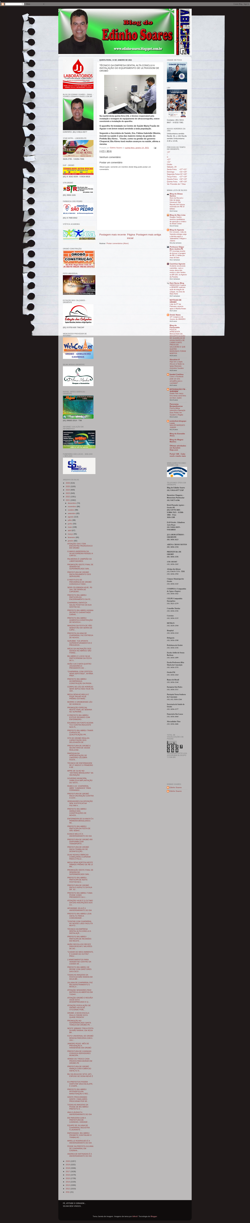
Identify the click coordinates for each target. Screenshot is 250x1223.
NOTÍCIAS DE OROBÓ (175, 301)
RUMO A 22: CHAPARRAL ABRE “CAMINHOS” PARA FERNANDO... (79, 788)
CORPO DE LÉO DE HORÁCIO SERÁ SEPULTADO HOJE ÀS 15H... (80, 689)
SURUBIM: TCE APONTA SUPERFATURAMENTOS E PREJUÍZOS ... (79, 643)
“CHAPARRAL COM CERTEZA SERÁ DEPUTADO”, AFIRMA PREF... (80, 674)
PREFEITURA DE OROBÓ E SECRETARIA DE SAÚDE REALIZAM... (79, 748)
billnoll (135, 1216)
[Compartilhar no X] (105, 151)
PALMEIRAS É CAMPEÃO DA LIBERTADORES (79, 560)
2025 (68, 486)
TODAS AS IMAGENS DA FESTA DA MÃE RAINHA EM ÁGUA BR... (80, 977)
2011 (68, 1192)
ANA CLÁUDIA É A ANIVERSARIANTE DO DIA (79, 1113)
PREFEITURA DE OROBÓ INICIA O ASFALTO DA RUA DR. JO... (79, 887)
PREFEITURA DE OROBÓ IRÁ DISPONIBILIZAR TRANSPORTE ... (79, 842)
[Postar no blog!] (103, 151)
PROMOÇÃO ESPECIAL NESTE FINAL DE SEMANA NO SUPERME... (79, 710)
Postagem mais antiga (148, 234)
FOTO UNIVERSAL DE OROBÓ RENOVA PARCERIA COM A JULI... (80, 1038)
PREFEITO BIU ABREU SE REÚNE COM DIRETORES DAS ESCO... (79, 969)
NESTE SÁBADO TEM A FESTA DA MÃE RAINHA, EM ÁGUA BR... (80, 1030)
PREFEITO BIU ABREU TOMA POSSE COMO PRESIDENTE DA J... (79, 895)
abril (70, 530)
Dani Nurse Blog (177, 283)
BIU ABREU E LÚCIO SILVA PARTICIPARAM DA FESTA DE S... (79, 658)
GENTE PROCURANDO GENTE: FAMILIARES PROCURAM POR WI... (78, 1099)
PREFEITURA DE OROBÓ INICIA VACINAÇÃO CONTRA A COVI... (80, 796)
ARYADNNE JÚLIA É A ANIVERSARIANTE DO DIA (79, 909)
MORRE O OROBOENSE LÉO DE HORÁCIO (79, 703)
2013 (68, 1185)
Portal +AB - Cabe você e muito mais (178, 455)
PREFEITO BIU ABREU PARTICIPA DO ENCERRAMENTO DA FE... (79, 597)
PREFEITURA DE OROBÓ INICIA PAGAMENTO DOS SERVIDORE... (79, 574)
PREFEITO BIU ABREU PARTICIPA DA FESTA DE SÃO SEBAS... (78, 828)
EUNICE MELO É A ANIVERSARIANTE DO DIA (79, 835)
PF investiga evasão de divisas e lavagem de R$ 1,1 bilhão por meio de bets (178, 254)
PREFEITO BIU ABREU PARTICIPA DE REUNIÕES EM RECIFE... (79, 939)
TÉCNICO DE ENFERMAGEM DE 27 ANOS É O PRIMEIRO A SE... (80, 765)
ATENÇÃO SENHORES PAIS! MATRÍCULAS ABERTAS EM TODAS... (80, 992)
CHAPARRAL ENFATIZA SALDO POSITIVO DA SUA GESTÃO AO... (79, 605)
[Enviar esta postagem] (154, 148)
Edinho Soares (176, 787)
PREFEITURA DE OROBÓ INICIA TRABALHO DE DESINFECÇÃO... (78, 849)
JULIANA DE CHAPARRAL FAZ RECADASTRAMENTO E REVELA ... (80, 985)
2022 (68, 497)
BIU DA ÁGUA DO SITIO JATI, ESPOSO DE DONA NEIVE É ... (80, 1076)
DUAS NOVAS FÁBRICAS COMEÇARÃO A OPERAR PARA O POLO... (79, 857)
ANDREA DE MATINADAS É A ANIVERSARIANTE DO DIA (79, 1155)
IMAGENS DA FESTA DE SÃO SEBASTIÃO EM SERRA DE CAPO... (79, 628)
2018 (68, 1168)
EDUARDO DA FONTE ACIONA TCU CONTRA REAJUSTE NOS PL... (80, 725)
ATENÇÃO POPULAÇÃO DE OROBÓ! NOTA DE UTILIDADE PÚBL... (79, 1008)
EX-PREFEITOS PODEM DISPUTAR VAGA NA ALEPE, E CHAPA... (80, 1084)
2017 (68, 1172)
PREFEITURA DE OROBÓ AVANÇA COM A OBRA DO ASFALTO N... (79, 1069)
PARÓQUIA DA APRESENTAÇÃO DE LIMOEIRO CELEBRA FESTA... (77, 756)
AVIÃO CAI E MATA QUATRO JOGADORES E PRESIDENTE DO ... (79, 666)
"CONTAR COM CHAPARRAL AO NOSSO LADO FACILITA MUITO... (80, 923)
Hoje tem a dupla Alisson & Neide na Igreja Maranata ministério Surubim (177, 365)
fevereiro (72, 537)
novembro (72, 507)
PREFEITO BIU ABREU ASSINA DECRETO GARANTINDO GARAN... (80, 612)
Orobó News (175, 315)
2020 (68, 1161)
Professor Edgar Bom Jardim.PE (177, 248)
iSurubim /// (175, 360)
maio (70, 527)
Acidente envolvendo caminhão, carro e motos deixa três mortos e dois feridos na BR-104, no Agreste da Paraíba (178, 271)
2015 (68, 1178)
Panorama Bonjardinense (176, 405)
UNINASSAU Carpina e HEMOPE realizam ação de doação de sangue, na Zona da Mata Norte (178, 289)
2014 (68, 1182)
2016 (68, 1175)
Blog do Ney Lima (177, 215)
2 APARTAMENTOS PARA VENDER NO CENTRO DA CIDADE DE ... (79, 962)
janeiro (71, 541)
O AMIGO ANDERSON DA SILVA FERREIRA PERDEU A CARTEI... (80, 553)
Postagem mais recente (112, 234)
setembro (72, 513)
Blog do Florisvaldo (175, 326)
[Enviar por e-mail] (100, 151)
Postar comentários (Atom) (118, 243)
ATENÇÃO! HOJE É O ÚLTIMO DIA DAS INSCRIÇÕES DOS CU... (80, 903)
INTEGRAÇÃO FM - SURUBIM (178, 390)
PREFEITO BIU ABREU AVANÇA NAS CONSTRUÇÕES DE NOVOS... (76, 812)
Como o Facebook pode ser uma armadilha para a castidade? (176, 380)
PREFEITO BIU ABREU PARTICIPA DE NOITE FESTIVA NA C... (77, 880)
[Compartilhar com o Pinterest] (110, 151)
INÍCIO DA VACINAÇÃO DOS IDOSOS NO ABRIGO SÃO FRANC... (79, 651)
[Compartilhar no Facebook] (108, 151)
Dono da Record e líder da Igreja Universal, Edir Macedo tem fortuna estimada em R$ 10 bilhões (177, 203)
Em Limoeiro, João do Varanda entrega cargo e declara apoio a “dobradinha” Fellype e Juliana (178, 236)
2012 (68, 1189)
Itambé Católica (176, 374)
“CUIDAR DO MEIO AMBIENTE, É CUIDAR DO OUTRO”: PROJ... (80, 954)
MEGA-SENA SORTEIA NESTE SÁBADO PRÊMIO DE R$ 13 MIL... (80, 864)
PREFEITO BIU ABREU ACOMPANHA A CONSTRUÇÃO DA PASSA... (80, 681)
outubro (71, 510)
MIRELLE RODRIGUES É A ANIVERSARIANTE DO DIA (79, 1142)
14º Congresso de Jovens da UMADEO (177, 318)
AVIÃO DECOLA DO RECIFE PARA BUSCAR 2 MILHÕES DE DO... (79, 946)
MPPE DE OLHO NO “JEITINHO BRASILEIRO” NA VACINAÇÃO (80, 773)
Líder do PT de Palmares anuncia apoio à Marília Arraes (178, 306)
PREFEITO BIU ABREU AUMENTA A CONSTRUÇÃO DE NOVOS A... (80, 620)
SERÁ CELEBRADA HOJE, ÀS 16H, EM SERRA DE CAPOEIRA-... (79, 590)
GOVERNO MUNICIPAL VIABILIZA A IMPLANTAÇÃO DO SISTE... (79, 780)
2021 (68, 500)
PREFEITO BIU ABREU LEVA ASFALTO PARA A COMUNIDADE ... (79, 916)
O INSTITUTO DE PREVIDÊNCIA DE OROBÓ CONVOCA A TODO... (79, 582)
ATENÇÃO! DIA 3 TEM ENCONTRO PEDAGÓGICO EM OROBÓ (80, 546)
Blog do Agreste (177, 230)
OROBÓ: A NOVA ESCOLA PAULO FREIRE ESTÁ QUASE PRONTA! (78, 1015)
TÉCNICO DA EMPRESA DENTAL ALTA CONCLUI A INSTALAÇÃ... (79, 931)
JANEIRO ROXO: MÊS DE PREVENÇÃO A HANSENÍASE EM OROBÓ (79, 1046)
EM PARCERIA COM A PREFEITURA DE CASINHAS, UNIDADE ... (78, 1120)
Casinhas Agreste (177, 264)
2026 (68, 483)
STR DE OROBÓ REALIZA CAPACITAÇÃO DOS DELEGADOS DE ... (78, 740)
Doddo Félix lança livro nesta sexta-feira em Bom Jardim (178, 395)
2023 (68, 493)
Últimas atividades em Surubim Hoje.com (178, 448)
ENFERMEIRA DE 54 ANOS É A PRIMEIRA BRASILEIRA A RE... (80, 821)
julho (70, 520)
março (71, 534)
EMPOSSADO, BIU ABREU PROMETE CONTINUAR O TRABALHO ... (79, 1135)
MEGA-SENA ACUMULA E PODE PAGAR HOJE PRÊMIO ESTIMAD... (78, 696)
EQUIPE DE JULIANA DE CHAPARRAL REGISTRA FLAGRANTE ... (78, 1127)
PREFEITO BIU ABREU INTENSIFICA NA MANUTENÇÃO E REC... (78, 1091)
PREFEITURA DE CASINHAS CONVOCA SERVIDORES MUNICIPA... (79, 1053)
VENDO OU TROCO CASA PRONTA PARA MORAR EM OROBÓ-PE (79, 1061)
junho (70, 524)
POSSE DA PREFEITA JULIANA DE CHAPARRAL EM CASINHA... (80, 1148)
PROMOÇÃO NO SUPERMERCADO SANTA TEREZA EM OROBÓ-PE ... (79, 1023)
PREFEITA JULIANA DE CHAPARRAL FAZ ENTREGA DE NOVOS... (80, 635)
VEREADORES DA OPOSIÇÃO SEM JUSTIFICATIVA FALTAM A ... (80, 803)
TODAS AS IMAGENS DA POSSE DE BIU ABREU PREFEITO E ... (77, 1107)
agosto (71, 517)
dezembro (72, 503)
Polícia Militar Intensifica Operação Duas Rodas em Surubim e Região (177, 411)
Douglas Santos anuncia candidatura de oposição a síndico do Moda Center (178, 220)
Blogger (154, 1216)
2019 (68, 1165)
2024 (68, 490)
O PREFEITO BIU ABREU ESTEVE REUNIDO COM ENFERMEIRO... (78, 717)
